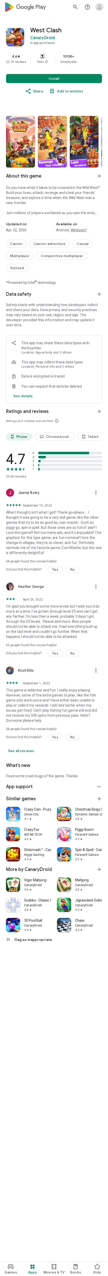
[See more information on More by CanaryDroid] (99, 869)
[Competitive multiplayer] (62, 256)
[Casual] (82, 243)
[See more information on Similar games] (99, 799)
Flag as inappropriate (29, 939)
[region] (54, 58)
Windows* (79, 230)
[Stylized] (17, 268)
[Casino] (16, 243)
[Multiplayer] (20, 256)
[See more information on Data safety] (99, 294)
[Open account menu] (99, 7)
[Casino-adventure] (49, 243)
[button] (46, 62)
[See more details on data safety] (23, 396)
